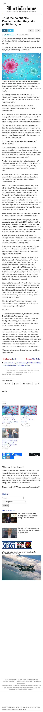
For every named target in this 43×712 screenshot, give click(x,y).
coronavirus (8, 363)
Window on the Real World (13, 679)
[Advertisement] (21, 608)
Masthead (12, 681)
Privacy (5, 681)
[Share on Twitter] (11, 30)
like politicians (21, 363)
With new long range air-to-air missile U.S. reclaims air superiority (19, 553)
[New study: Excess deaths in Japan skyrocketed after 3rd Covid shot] (28, 410)
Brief (14, 359)
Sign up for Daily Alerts (24, 681)
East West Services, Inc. (31, 679)
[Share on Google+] (17, 30)
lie (14, 363)
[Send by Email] (37, 30)
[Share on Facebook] (5, 30)
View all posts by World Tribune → (13, 374)
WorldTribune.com (23, 365)
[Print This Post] (31, 30)
